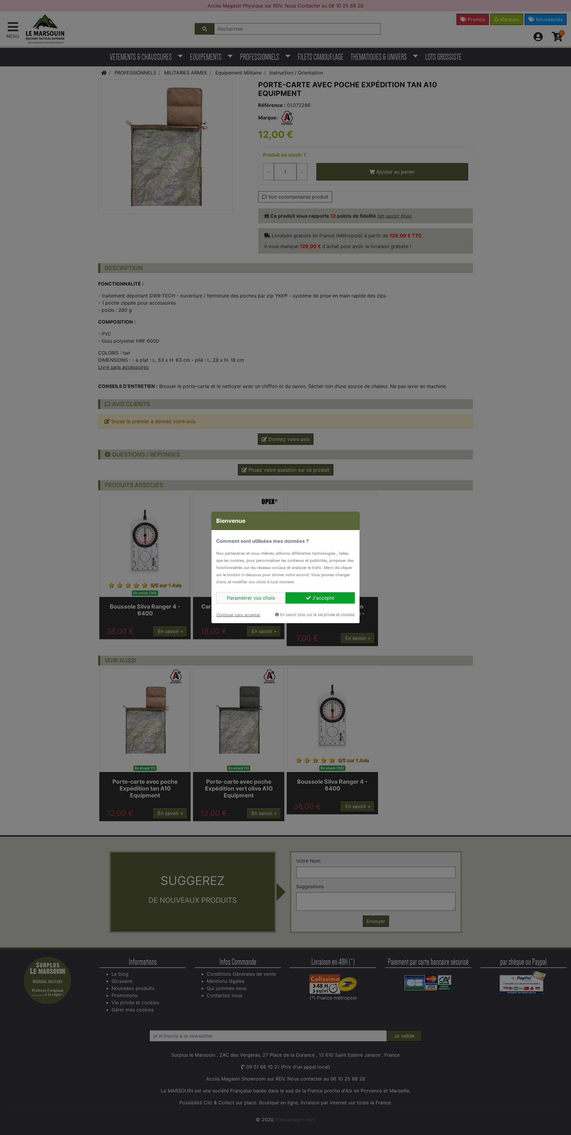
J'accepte (322, 598)
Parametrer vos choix (251, 598)
